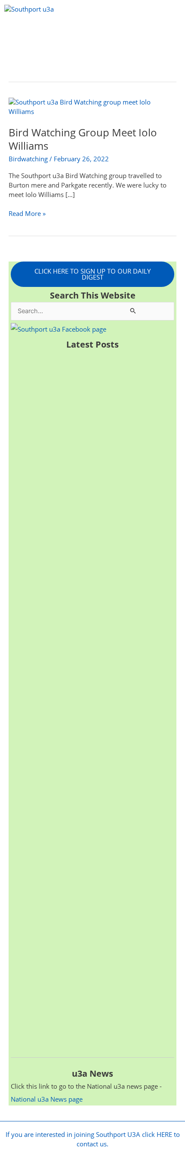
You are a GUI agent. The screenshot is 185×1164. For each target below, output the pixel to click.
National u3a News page (47, 1099)
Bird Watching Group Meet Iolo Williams (83, 139)
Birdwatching (28, 158)
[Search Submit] (133, 310)
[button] (92, 31)
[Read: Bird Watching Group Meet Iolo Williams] (92, 106)
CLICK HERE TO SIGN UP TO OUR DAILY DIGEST (92, 274)
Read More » (27, 213)
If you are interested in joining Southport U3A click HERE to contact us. (93, 1139)
